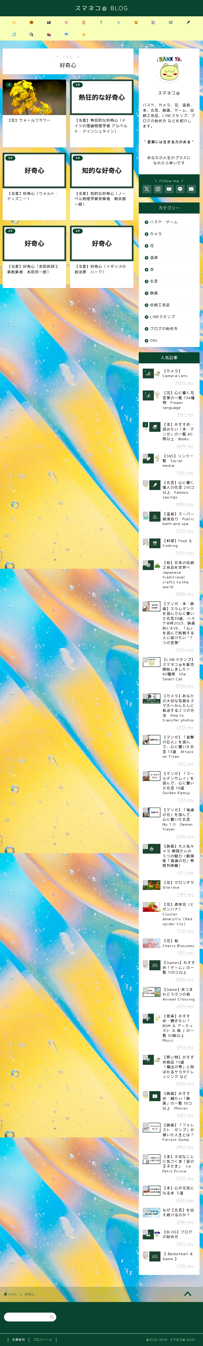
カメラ (156, 233)
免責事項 (18, 1340)
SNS (154, 340)
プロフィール (42, 1340)
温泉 (154, 257)
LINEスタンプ (162, 316)
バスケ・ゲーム (164, 221)
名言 (154, 281)
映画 (154, 292)
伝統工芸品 (160, 304)
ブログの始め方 (164, 328)
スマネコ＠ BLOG (101, 8)
